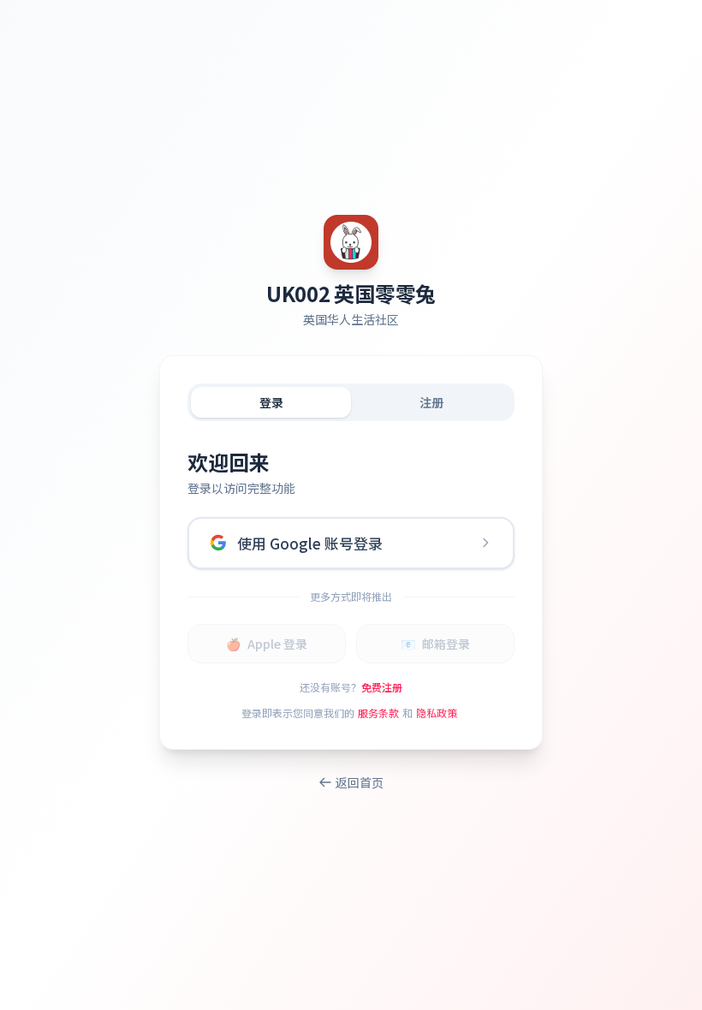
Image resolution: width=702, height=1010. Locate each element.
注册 (431, 402)
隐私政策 (436, 712)
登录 (271, 402)
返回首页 (360, 782)
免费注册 (381, 687)
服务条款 (378, 712)
